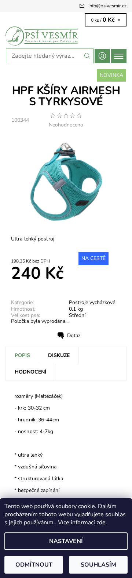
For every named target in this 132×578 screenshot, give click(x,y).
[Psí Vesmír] (66, 36)
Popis (22, 355)
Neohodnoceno (66, 125)
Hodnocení (30, 371)
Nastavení (66, 541)
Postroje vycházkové (92, 302)
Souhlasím (98, 565)
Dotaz (73, 335)
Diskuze (59, 355)
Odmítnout (33, 565)
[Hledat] (87, 56)
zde (101, 522)
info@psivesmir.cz (107, 6)
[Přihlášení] (102, 56)
